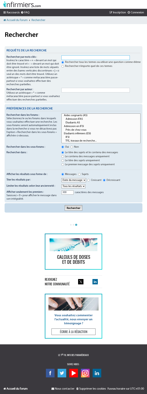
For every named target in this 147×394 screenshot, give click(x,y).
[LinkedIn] (97, 373)
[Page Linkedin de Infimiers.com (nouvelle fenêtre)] (95, 281)
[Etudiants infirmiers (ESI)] (101, 134)
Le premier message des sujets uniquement (90, 164)
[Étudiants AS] (101, 123)
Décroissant (113, 180)
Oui (67, 147)
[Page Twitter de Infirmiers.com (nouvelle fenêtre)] (80, 281)
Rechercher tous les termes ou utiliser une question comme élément (104, 62)
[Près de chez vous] (101, 130)
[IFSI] (101, 137)
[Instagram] (85, 373)
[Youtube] (73, 373)
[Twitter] (62, 373)
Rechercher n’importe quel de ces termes (88, 66)
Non (76, 147)
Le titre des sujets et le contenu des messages (91, 152)
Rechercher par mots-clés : (22, 57)
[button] (73, 316)
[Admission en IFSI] (101, 126)
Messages (71, 174)
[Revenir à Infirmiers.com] (22, 4)
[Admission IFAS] (101, 119)
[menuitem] (25, 13)
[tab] (71, 225)
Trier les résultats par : (19, 179)
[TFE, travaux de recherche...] (101, 141)
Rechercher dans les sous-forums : (26, 147)
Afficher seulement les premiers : (25, 192)
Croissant (95, 180)
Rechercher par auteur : (20, 89)
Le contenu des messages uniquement (87, 156)
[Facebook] (50, 373)
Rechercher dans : (17, 152)
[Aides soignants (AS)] (101, 115)
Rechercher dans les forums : (23, 115)
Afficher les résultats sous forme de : (27, 174)
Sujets (85, 174)
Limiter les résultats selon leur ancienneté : (31, 185)
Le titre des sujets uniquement (82, 160)
